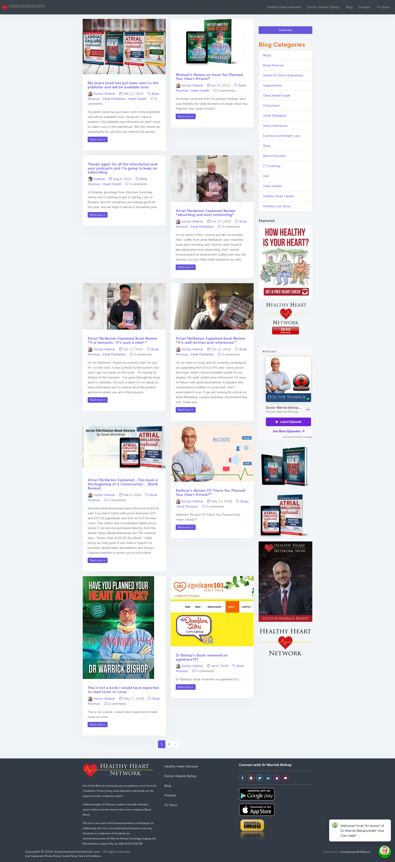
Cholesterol (271, 105)
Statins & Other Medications (283, 75)
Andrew (99, 179)
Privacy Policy (52, 856)
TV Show (383, 7)
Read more (96, 139)
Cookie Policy (69, 856)
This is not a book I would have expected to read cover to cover (123, 689)
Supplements (272, 85)
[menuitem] (284, 7)
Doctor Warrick (104, 93)
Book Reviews (187, 506)
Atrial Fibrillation (114, 99)
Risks (267, 146)
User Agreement (34, 856)
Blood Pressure (274, 156)
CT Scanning (271, 166)
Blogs (244, 501)
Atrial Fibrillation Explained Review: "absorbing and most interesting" (206, 213)
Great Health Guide (276, 95)
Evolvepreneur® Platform (355, 852)
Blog (349, 7)
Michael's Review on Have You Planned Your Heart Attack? (209, 77)
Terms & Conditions (89, 856)
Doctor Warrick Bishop (323, 7)
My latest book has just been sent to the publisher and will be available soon (123, 85)
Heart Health (137, 99)
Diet (266, 176)
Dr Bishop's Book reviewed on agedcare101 (202, 657)
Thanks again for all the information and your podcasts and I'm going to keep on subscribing (122, 168)
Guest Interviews (275, 125)
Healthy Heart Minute (278, 196)
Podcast (365, 7)
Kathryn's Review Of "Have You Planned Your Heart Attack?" (210, 492)
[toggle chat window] (385, 852)
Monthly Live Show (276, 206)
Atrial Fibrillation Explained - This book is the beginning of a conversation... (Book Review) (123, 484)
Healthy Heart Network (284, 7)
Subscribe (285, 30)
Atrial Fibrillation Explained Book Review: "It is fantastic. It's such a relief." (123, 340)
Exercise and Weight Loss (281, 136)
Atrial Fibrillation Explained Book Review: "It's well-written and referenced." (211, 340)
